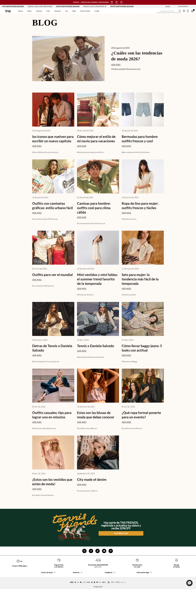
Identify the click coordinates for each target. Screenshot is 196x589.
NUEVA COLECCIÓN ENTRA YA (80, 6)
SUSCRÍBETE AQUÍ (121, 533)
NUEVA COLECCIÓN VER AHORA (25, 6)
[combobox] (169, 11)
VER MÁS (116, 65)
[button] (189, 583)
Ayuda (167, 6)
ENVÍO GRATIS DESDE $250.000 (53, 6)
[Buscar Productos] (158, 11)
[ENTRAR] (178, 6)
